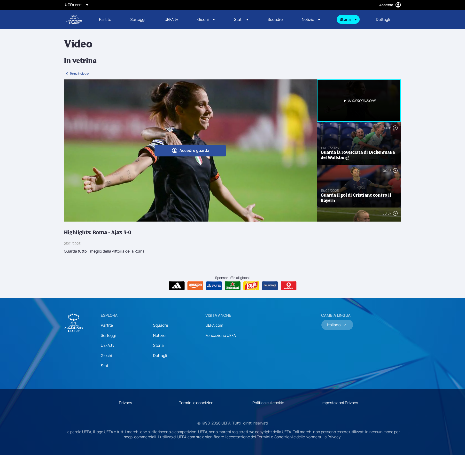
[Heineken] (232, 285)
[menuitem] (108, 19)
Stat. (105, 365)
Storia (158, 345)
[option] (359, 100)
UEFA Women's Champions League (74, 19)
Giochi (106, 355)
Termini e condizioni (197, 402)
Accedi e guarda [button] (194, 150)
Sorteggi (108, 335)
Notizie (159, 335)
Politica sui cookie (268, 402)
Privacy (125, 402)
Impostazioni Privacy (339, 402)
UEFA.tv (107, 345)
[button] (206, 19)
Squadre (160, 325)
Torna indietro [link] (79, 73)
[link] (105, 19)
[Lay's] (251, 285)
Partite (107, 325)
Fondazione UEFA (220, 335)
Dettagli (160, 355)
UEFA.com (214, 325)
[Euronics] (270, 285)
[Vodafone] (288, 285)
